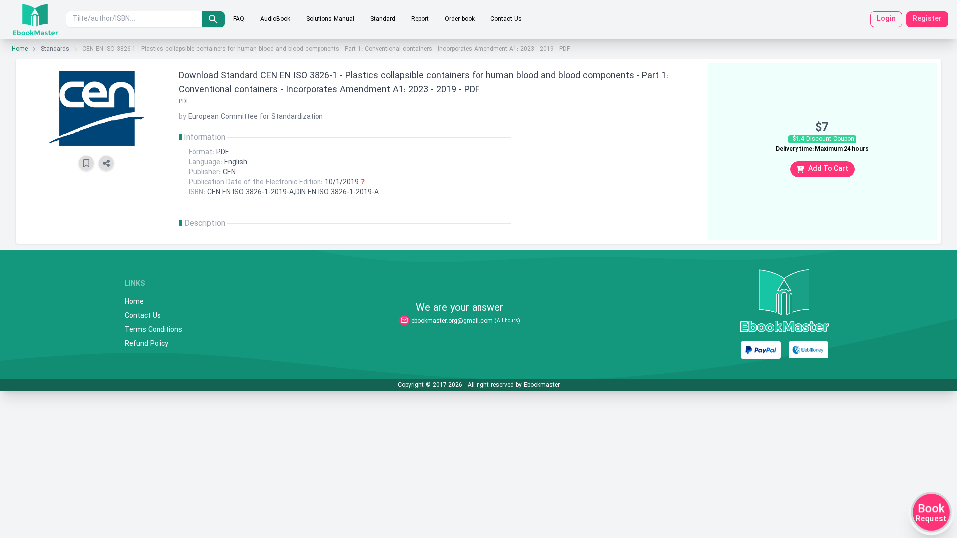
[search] (213, 19)
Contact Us (506, 19)
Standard (382, 19)
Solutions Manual (330, 19)
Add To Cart (828, 169)
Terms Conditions (153, 330)
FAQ (238, 19)
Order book (460, 19)
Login (886, 19)
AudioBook (275, 19)
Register (927, 19)
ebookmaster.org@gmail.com (452, 321)
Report (420, 19)
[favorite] (86, 163)
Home (20, 49)
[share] (106, 163)
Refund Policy (146, 344)
